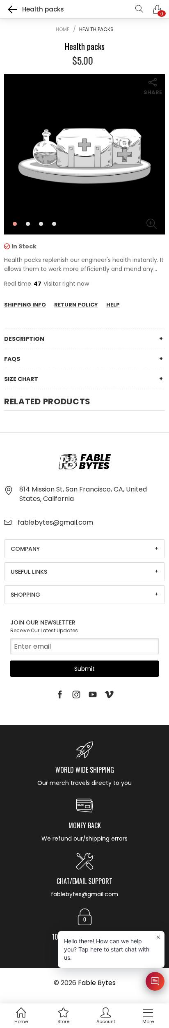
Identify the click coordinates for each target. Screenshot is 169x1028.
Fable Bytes (97, 982)
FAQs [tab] (12, 359)
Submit (84, 669)
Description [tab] (24, 339)
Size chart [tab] (21, 379)
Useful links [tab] (29, 572)
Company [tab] (25, 549)
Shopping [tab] (25, 594)
